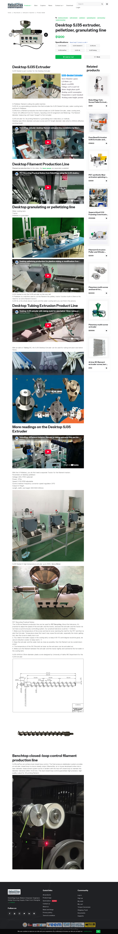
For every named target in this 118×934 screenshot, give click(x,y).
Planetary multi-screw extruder (98, 326)
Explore (43, 5)
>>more (12, 902)
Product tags (47, 898)
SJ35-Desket (62, 45)
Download (69, 5)
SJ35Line (93, 45)
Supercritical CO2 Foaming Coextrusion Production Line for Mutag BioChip (98, 215)
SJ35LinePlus (62, 50)
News (50, 5)
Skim (36, 5)
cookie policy (88, 931)
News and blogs (48, 909)
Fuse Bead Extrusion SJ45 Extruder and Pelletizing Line (98, 139)
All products (17, 12)
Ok (98, 931)
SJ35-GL (77, 50)
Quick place (49, 901)
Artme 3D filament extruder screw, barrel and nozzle (98, 364)
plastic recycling (60, 20)
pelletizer (82, 18)
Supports (81, 916)
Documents (81, 913)
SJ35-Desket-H (77, 45)
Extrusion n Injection (28, 12)
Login (78, 7)
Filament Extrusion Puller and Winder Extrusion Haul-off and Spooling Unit (97, 253)
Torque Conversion (84, 907)
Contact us (58, 5)
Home (9, 12)
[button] (107, 4)
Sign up (80, 898)
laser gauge (46, 168)
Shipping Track (83, 910)
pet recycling (101, 18)
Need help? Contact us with (78, 42)
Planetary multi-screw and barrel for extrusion (98, 289)
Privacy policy (47, 912)
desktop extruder (63, 18)
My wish (80, 901)
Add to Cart (69, 57)
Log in (80, 895)
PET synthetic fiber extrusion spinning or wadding (98, 177)
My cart (80, 904)
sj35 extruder (73, 18)
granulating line (91, 18)
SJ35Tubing (93, 50)
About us (46, 906)
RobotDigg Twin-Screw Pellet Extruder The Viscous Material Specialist (98, 103)
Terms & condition (49, 915)
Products (27, 5)
